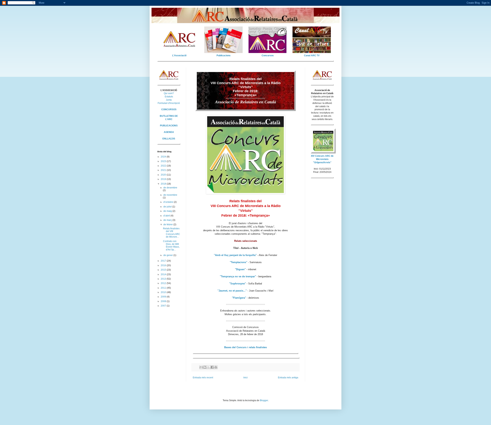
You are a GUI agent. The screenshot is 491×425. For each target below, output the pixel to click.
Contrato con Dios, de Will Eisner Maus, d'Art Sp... (171, 245)
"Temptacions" (238, 262)
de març (167, 220)
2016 (164, 265)
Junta (169, 100)
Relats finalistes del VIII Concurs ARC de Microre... (171, 232)
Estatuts (169, 96)
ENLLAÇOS (168, 138)
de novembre (170, 195)
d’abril (167, 215)
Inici (245, 377)
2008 (164, 301)
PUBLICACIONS (169, 125)
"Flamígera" (239, 297)
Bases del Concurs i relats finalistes (245, 347)
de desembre (170, 187)
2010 (164, 292)
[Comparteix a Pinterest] (216, 367)
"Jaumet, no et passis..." (232, 290)
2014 (164, 274)
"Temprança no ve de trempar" (238, 276)
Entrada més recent (203, 377)
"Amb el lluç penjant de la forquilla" (235, 255)
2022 (164, 165)
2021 (164, 170)
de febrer (168, 224)
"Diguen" (240, 269)
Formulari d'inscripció (169, 103)
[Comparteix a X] (208, 367)
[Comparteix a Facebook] (212, 367)
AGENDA (169, 132)
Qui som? (169, 93)
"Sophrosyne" (237, 283)
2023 (164, 161)
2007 (164, 305)
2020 (164, 174)
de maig (167, 211)
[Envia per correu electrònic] (201, 367)
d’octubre (168, 202)
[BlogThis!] (205, 367)
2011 (164, 288)
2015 (164, 269)
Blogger (264, 400)
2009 (164, 296)
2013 (164, 279)
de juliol (167, 206)
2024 (164, 156)
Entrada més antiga (288, 377)
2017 (164, 260)
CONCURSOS (168, 109)
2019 (164, 179)
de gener (168, 255)
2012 (164, 283)
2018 (164, 183)
